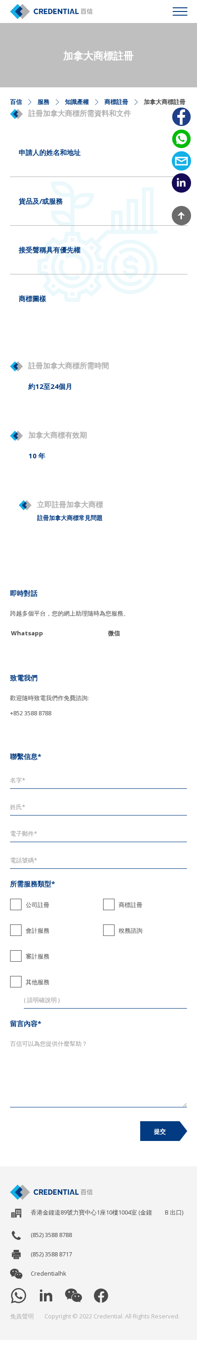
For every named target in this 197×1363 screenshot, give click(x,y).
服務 (43, 101)
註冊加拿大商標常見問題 (70, 517)
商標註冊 (116, 101)
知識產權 (77, 101)
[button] (180, 11)
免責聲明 (22, 1316)
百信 (16, 101)
